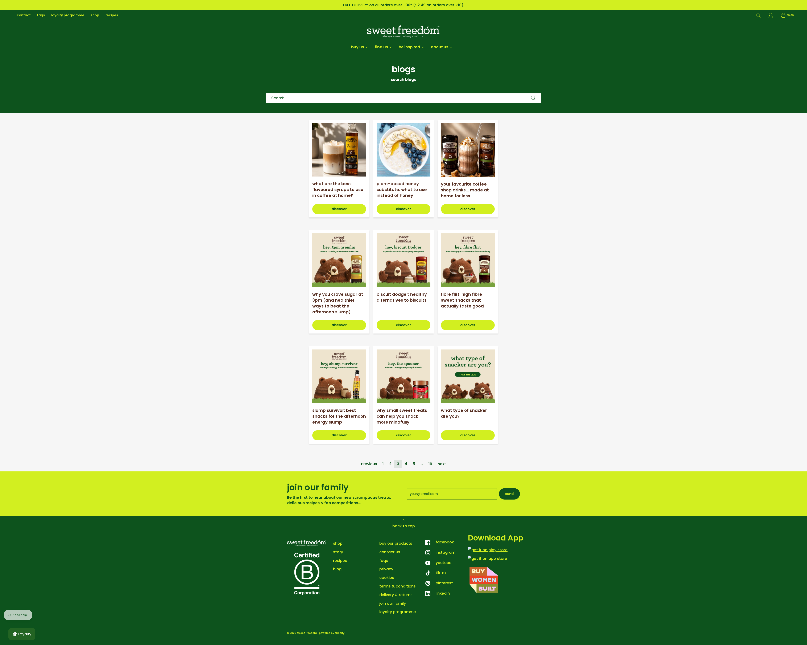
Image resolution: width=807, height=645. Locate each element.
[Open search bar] (760, 15)
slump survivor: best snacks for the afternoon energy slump (339, 416)
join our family (392, 603)
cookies (386, 577)
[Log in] (773, 15)
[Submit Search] (533, 98)
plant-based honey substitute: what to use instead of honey (402, 189)
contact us (389, 552)
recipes (111, 15)
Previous (369, 463)
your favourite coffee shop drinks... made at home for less (465, 190)
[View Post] (339, 150)
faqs (41, 15)
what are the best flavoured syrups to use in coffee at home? (337, 189)
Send (509, 493)
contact (24, 15)
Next (442, 463)
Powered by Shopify (331, 633)
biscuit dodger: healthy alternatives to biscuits (402, 297)
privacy (386, 569)
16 (430, 463)
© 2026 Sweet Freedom (302, 633)
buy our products (395, 543)
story (338, 552)
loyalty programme (67, 15)
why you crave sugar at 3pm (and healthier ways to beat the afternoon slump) (337, 303)
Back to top (403, 526)
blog (337, 569)
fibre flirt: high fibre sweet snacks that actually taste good (462, 300)
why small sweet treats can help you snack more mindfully (402, 416)
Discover (339, 209)
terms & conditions (397, 586)
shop (95, 15)
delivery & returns (396, 594)
